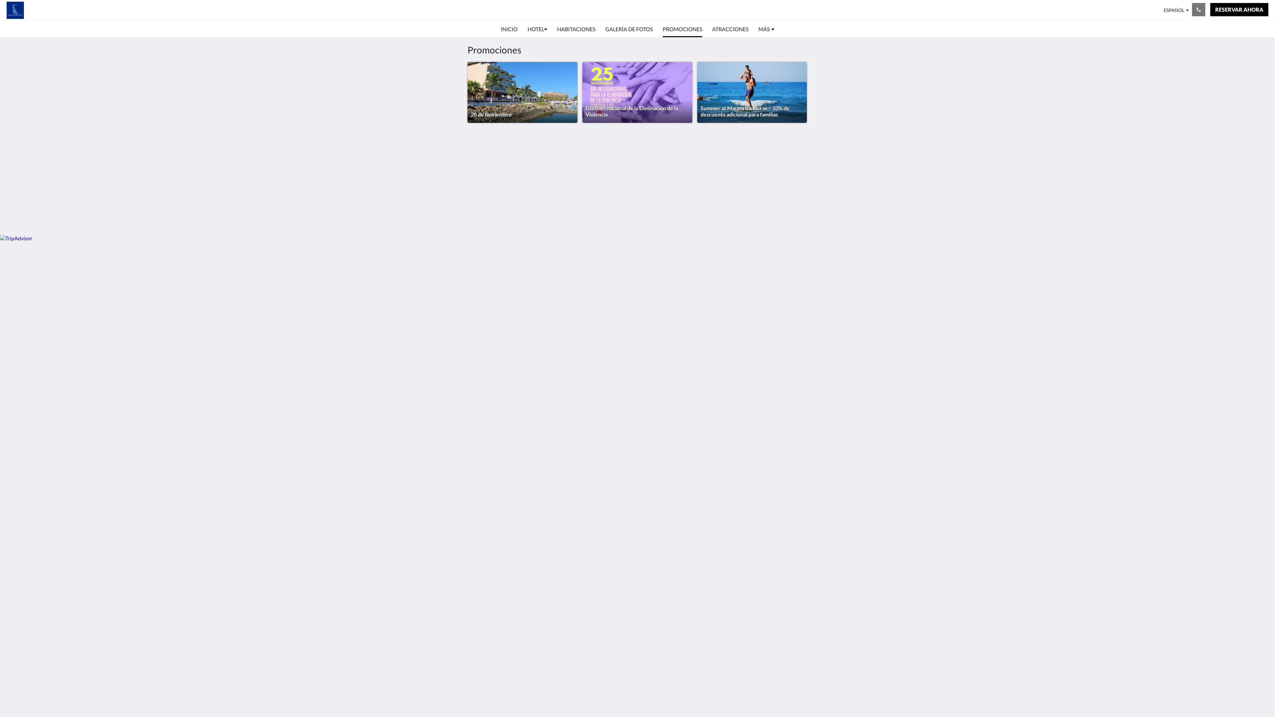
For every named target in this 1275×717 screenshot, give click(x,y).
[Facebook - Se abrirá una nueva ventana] (764, 169)
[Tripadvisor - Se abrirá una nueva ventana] (801, 169)
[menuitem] (509, 29)
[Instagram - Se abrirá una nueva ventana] (782, 169)
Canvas (799, 215)
